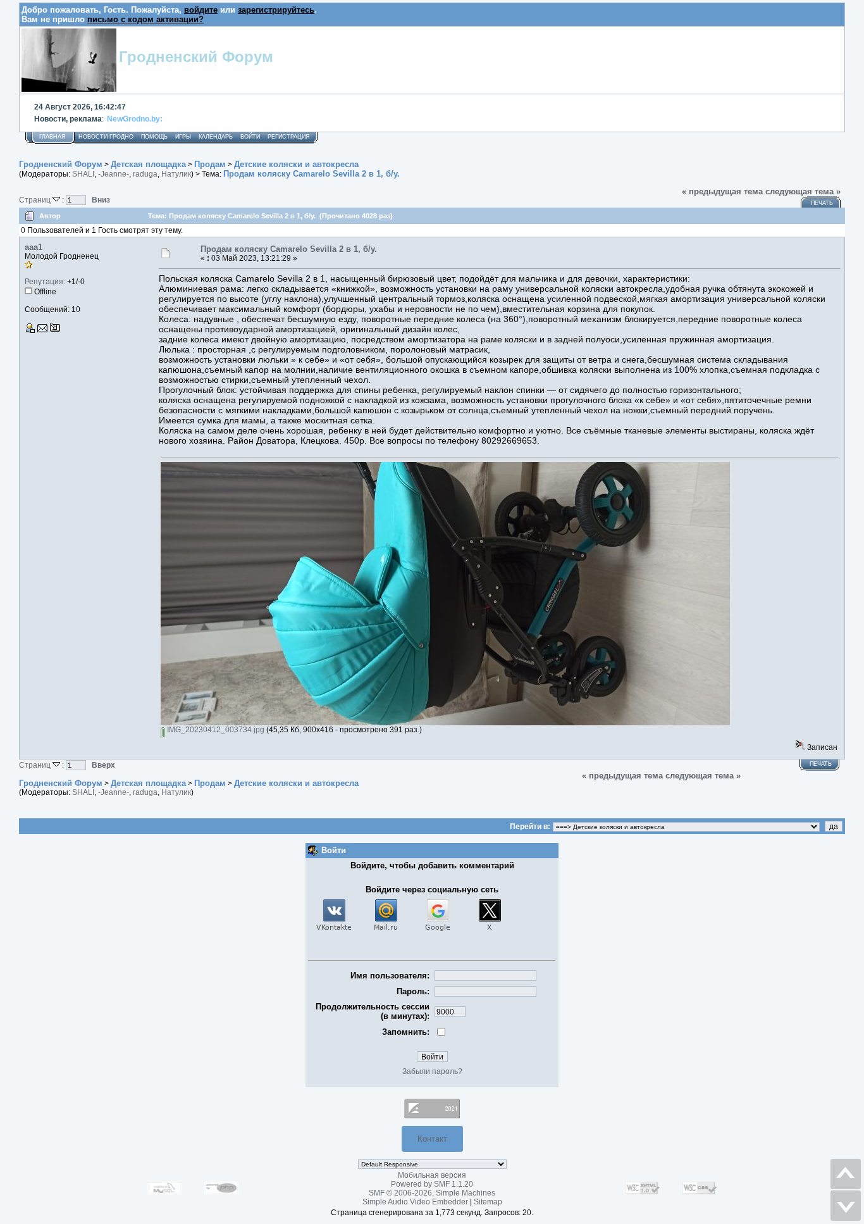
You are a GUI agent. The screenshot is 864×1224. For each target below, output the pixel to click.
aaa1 (33, 247)
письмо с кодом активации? (145, 19)
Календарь (216, 137)
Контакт (432, 1139)
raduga (145, 174)
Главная (52, 137)
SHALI (83, 174)
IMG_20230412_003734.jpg (214, 729)
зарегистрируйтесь (276, 10)
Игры (183, 137)
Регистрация (289, 137)
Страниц (35, 200)
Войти (250, 137)
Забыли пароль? (432, 1071)
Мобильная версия (432, 1175)
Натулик (176, 174)
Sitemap (488, 1201)
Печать (822, 203)
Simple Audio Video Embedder (415, 1201)
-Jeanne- (113, 174)
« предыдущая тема (722, 191)
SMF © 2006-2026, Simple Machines (432, 1193)
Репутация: (45, 281)
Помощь (154, 137)
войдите (201, 10)
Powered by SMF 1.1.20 (432, 1184)
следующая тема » (803, 191)
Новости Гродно (105, 137)
